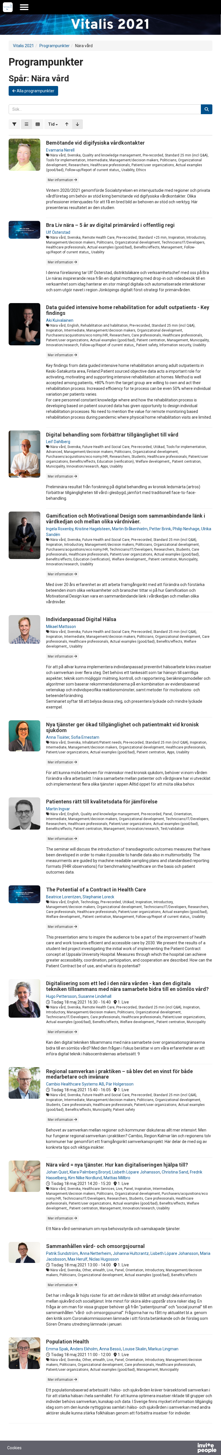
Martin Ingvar (58, 809)
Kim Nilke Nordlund (85, 1178)
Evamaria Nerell (60, 150)
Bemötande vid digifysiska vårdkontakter (95, 143)
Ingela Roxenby (59, 529)
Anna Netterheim (95, 1253)
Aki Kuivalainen (59, 320)
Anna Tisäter (57, 737)
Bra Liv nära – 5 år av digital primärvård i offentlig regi (110, 225)
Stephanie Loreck (98, 897)
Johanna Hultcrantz (131, 1253)
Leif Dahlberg (58, 441)
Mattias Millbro (117, 1178)
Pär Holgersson (120, 1084)
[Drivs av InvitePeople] (191, 1448)
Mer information (61, 180)
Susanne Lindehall (94, 996)
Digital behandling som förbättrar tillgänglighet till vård (112, 435)
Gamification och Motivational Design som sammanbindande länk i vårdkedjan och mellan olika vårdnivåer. (125, 518)
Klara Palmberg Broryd (90, 1172)
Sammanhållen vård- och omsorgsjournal (95, 1246)
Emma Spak (57, 1349)
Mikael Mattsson (61, 626)
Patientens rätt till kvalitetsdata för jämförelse (101, 802)
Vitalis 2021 (23, 45)
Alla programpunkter (35, 91)
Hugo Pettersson (61, 996)
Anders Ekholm (84, 1349)
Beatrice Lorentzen (63, 897)
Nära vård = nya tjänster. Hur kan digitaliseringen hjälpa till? (117, 1165)
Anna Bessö (110, 1349)
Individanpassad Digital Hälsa (81, 619)
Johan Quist (57, 1172)
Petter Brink (160, 529)
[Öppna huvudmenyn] (24, 7)
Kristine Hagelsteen (92, 529)
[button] (53, 124)
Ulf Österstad (58, 232)
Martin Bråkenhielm (130, 529)
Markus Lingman (163, 1349)
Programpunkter (54, 45)
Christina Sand (175, 1172)
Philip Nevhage (186, 529)
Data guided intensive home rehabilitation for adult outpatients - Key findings (127, 310)
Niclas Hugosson (104, 1259)
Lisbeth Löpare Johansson (136, 1172)
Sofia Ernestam (85, 737)
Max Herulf (77, 1259)
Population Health (67, 1342)
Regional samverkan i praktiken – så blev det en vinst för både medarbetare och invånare (119, 1074)
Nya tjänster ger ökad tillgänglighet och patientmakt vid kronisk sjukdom (122, 727)
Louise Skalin (134, 1349)
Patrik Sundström (62, 1253)
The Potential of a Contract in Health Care (96, 890)
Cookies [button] (14, 1448)
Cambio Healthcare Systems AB (75, 1084)
